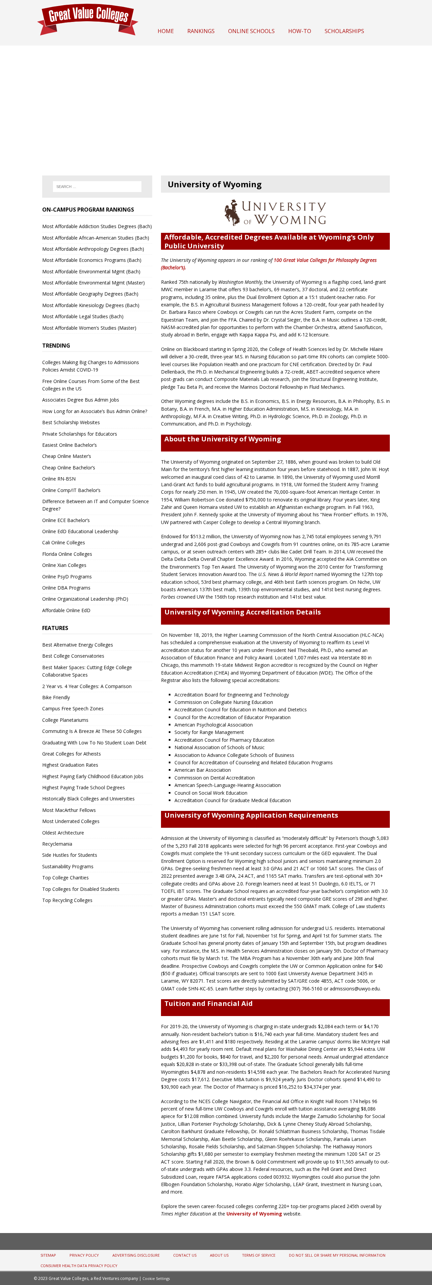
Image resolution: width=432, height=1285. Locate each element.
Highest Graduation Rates (70, 765)
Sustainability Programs (67, 866)
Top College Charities (65, 877)
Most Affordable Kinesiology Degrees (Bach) (90, 305)
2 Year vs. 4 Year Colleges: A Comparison (87, 686)
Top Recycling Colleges (67, 900)
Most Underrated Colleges (71, 821)
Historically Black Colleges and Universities (88, 798)
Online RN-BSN (59, 478)
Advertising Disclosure (136, 1255)
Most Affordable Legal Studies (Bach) (83, 316)
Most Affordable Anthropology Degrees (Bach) (93, 249)
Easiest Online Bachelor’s (69, 445)
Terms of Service (258, 1255)
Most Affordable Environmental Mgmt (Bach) (91, 271)
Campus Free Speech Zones (73, 708)
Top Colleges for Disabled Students (80, 889)
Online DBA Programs (66, 587)
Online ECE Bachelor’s (66, 520)
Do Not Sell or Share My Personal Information (337, 1255)
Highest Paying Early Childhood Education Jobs (92, 776)
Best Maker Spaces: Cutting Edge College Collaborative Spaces (87, 671)
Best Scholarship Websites (71, 422)
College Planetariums (65, 720)
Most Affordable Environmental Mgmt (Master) (93, 282)
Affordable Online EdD (66, 610)
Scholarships (344, 31)
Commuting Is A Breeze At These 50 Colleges (92, 731)
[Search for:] (97, 186)
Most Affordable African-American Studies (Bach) (95, 238)
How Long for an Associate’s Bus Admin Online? (94, 411)
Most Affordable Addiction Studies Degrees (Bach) (97, 226)
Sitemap (48, 1255)
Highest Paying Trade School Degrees (83, 787)
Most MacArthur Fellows (69, 810)
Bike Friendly (56, 697)
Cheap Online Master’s (66, 456)
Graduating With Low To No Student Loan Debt (94, 742)
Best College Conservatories (73, 656)
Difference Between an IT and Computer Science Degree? (95, 505)
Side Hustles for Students (69, 855)
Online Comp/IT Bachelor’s (71, 490)
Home (166, 31)
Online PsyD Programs (67, 576)
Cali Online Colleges (63, 542)
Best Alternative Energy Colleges (77, 644)
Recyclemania (57, 844)
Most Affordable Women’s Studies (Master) (89, 328)
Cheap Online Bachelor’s (68, 467)
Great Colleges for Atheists (71, 753)
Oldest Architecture (63, 832)
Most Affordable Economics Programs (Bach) (91, 260)
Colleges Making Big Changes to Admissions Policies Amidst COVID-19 (90, 366)
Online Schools (251, 31)
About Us (219, 1255)
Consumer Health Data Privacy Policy (78, 1265)
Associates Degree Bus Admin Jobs (80, 400)
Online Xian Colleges (64, 565)
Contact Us (184, 1255)
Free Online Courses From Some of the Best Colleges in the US (91, 385)
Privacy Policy (84, 1255)
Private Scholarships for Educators (79, 434)
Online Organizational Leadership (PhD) (85, 599)
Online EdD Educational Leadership (80, 531)
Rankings (201, 31)
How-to (299, 31)
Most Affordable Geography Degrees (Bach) (90, 294)
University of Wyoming (254, 1213)
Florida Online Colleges (67, 554)
